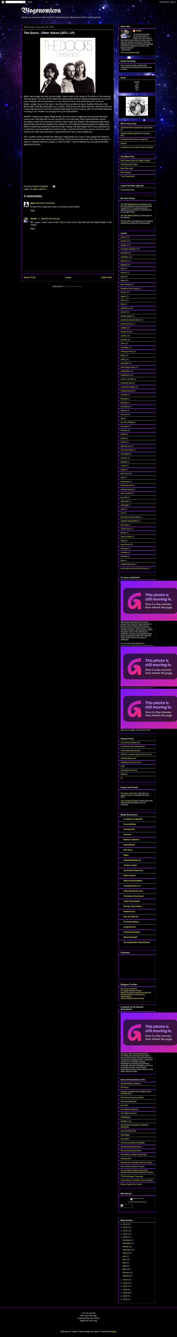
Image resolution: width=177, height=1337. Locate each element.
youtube (124, 336)
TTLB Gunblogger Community (132, 1176)
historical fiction (126, 537)
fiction (123, 355)
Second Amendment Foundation (133, 1143)
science (123, 442)
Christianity (125, 407)
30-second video (127, 450)
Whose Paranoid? (130, 937)
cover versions (126, 493)
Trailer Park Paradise (131, 901)
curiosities (124, 348)
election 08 (125, 332)
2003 (125, 1299)
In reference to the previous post (133, 746)
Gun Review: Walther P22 (130, 743)
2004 (125, 1296)
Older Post (106, 277)
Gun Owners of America (129, 1109)
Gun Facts (124, 1105)
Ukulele (123, 143)
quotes (123, 438)
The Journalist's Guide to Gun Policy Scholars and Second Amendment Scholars (137, 1171)
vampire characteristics (129, 521)
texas (123, 560)
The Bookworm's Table (129, 164)
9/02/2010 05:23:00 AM (50, 219)
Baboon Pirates (129, 876)
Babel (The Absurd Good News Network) (136, 993)
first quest (124, 399)
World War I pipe (127, 168)
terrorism (124, 556)
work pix (124, 261)
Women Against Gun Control (131, 1184)
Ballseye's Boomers (131, 840)
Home (68, 277)
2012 (125, 1231)
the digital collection (38, 189)
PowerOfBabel (129, 845)
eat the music (126, 529)
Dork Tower (127, 850)
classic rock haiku (127, 379)
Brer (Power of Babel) (129, 989)
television (124, 403)
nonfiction (124, 552)
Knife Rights (125, 1135)
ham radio (124, 426)
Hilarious (124, 774)
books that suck (126, 485)
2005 (125, 1293)
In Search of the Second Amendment (134, 1054)
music (123, 237)
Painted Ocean (129, 912)
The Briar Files (126, 221)
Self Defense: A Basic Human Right (134, 1155)
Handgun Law (126, 1121)
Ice (122, 778)
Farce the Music (129, 824)
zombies (124, 328)
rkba (122, 269)
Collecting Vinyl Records (133, 891)
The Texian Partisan (131, 922)
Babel (32, 203)
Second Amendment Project (131, 1147)
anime (123, 300)
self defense (125, 308)
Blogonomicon (41, 10)
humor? (123, 241)
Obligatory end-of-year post (131, 762)
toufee (123, 470)
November (127, 1243)
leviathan (124, 430)
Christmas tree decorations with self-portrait (137, 147)
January (126, 1276)
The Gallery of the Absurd (133, 896)
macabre (124, 458)
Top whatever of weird (129, 770)
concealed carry (127, 383)
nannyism (124, 549)
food (122, 304)
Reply (32, 210)
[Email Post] (54, 186)
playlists (124, 462)
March (125, 1269)
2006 (125, 1290)
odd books (124, 501)
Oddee (126, 855)
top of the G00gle (127, 422)
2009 (125, 1280)
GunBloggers (126, 1117)
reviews (123, 466)
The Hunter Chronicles (129, 793)
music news (125, 481)
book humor (125, 474)
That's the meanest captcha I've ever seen (136, 754)
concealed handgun (128, 387)
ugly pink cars (126, 446)
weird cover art (126, 324)
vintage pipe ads (127, 391)
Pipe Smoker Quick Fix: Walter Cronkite (135, 161)
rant (122, 418)
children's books (127, 489)
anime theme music (128, 367)
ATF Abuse (125, 1088)
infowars (124, 411)
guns (122, 277)
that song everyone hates (130, 517)
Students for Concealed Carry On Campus (136, 1162)
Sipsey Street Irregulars (132, 881)
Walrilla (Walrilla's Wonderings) (132, 998)
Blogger (113, 1331)
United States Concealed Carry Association (137, 1180)
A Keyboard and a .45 (131, 886)
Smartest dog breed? (128, 758)
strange (123, 245)
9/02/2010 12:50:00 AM (45, 203)
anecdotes (124, 363)
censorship (125, 454)
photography (125, 371)
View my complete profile (130, 53)
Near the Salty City (130, 917)
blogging (124, 265)
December (127, 1240)
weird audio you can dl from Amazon (134, 568)
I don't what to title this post (130, 751)
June (125, 1260)
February (126, 1273)
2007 (125, 1286)
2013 (125, 1227)
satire (123, 509)
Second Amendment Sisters (131, 1151)
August (125, 1253)
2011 (125, 1234)
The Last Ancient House (129, 801)
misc (122, 478)
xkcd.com (127, 834)
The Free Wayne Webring (130, 216)
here (143, 643)
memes (123, 292)
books (123, 281)
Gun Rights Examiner (129, 1113)
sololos (96, 1331)
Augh (123, 766)
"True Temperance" (128, 176)
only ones (124, 414)
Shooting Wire (126, 1159)
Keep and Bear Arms (128, 1131)
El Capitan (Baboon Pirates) (131, 991)
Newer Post (29, 277)
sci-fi (122, 513)
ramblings (124, 257)
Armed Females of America (131, 1084)
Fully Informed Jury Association (132, 1098)
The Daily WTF (129, 829)
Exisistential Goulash (131, 932)
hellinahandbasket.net (132, 860)
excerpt (123, 312)
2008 (125, 1283)
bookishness (125, 375)
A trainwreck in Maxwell (132, 819)
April (124, 1266)
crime (123, 344)
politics (123, 434)
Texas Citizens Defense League (133, 1167)
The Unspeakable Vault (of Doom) (136, 942)
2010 (125, 1237)
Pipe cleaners (126, 172)
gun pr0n (124, 497)
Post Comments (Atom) (73, 286)
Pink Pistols (125, 1139)
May (124, 1263)
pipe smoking (126, 285)
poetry (123, 359)
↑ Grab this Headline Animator (136, 1202)
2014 (125, 1224)
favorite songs (126, 316)
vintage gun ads (127, 351)
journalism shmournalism (130, 320)
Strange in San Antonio (132, 906)
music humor (125, 545)
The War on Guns (130, 865)
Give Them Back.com (128, 1101)
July (124, 1256)
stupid (123, 296)
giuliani (123, 533)
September (127, 1250)
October (126, 1247)
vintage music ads (127, 564)
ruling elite (124, 505)
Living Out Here (129, 927)
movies (123, 273)
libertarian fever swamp (129, 288)
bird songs (124, 525)
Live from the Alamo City (133, 870)
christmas (124, 395)
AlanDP (33, 219)
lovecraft (124, 253)
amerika (124, 340)
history (123, 541)
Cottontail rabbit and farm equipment (134, 139)
